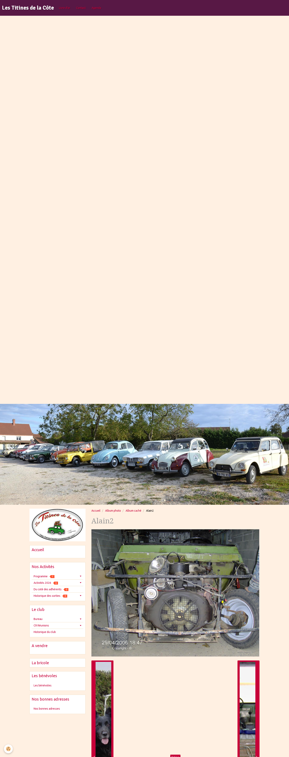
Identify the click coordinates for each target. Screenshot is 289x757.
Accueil (95, 510)
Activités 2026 (45, 582)
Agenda (96, 7)
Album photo (113, 510)
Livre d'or (64, 7)
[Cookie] (8, 748)
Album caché (133, 510)
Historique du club (45, 632)
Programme (43, 576)
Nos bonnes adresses (47, 708)
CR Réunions (41, 625)
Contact (81, 7)
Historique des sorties (50, 595)
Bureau (38, 619)
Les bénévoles (43, 685)
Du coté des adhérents (50, 589)
